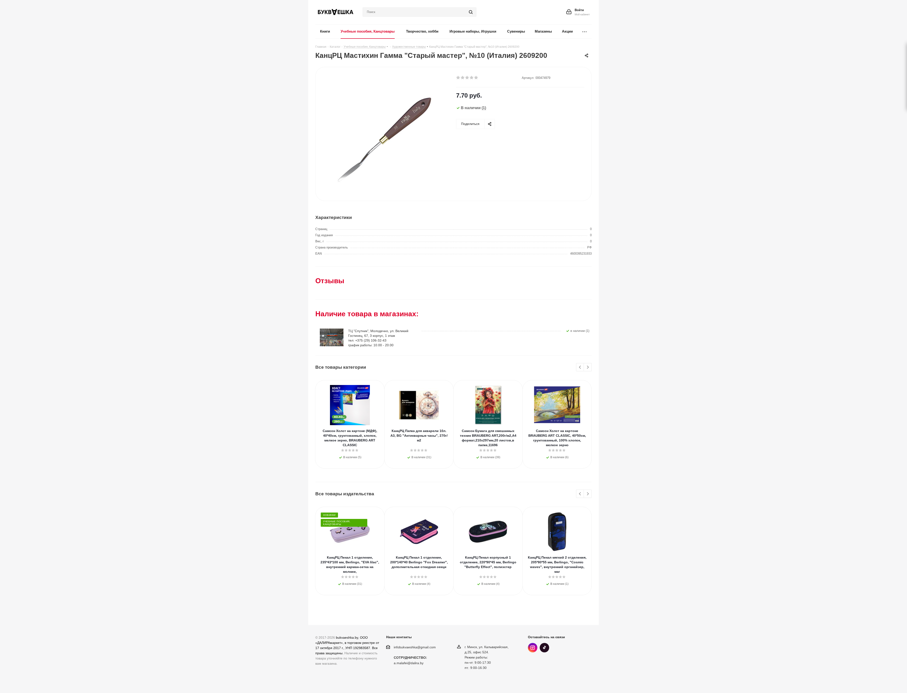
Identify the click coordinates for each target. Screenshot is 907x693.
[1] (458, 78)
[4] (472, 78)
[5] (476, 78)
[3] (467, 78)
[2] (463, 78)
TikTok (544, 647)
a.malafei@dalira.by (409, 663)
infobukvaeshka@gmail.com (415, 647)
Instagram (532, 647)
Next (588, 367)
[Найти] (470, 12)
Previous (580, 367)
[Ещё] (585, 31)
